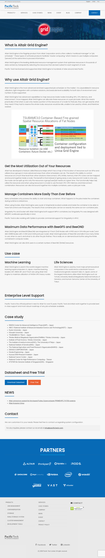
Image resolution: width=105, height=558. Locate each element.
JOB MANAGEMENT (13, 506)
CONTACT (94, 13)
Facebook (41, 545)
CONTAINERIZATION (13, 509)
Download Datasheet (15, 382)
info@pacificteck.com (54, 428)
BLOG (68, 13)
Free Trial (34, 382)
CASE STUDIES (38, 13)
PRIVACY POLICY (44, 525)
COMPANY (78, 13)
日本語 (93, 1)
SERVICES (24, 13)
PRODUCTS (11, 13)
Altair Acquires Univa (16, 403)
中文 (98, 1)
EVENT (59, 13)
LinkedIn (66, 545)
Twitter (54, 545)
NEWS (50, 13)
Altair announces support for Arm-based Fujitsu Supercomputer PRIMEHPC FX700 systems (42, 401)
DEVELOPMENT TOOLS (14, 524)
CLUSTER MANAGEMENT (15, 520)
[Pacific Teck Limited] (12, 6)
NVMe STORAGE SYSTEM (15, 517)
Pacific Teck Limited (49, 551)
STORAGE (10, 513)
